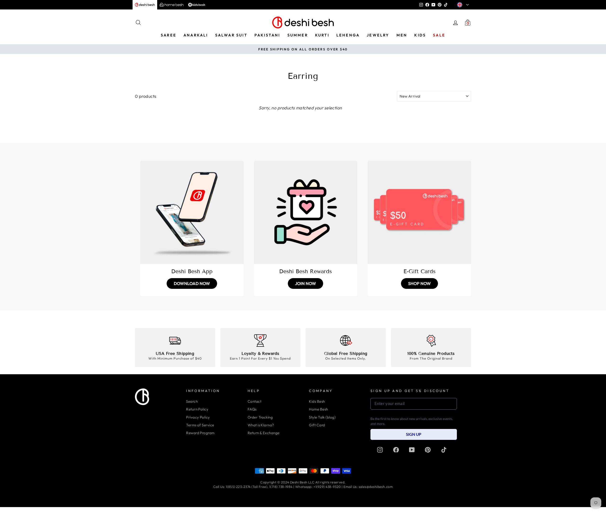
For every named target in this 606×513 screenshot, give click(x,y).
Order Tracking (260, 417)
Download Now (192, 283)
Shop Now (419, 283)
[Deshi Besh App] (192, 212)
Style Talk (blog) (322, 417)
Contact (254, 401)
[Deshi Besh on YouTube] (412, 450)
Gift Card (317, 425)
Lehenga (348, 35)
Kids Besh (317, 401)
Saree (168, 35)
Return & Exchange (264, 433)
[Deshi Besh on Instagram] (380, 450)
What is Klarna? (261, 425)
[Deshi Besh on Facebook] (396, 450)
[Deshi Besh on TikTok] (444, 450)
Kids (420, 35)
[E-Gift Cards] (419, 212)
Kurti (322, 35)
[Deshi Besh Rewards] (305, 212)
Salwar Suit (231, 35)
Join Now (305, 283)
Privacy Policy (198, 417)
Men (402, 35)
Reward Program (200, 433)
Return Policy (197, 409)
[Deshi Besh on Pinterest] (428, 450)
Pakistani (267, 35)
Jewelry (378, 35)
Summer (297, 35)
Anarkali (195, 35)
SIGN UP (413, 434)
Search (192, 401)
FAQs (252, 409)
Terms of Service (200, 425)
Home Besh (318, 409)
